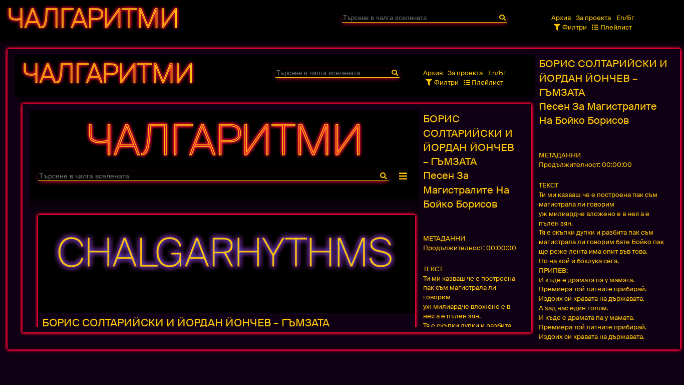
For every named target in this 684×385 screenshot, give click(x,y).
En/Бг (625, 18)
